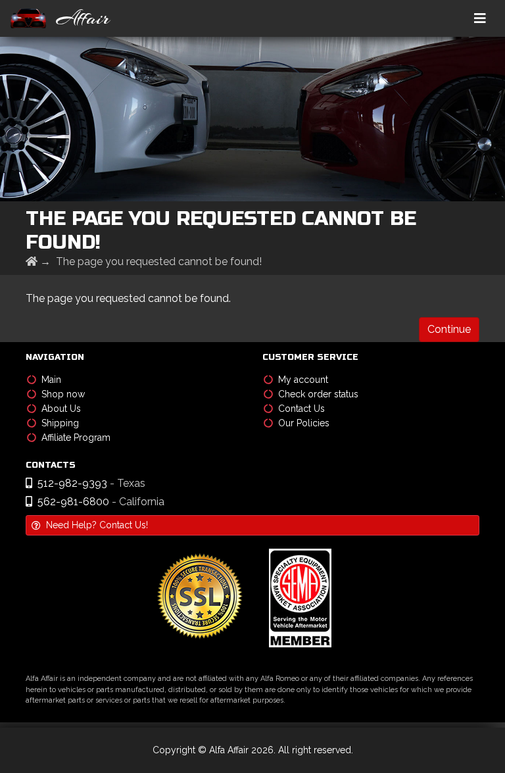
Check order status (318, 394)
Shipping (60, 423)
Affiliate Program (75, 437)
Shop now (63, 394)
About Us (61, 408)
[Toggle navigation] (480, 18)
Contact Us (301, 408)
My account (303, 379)
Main (51, 379)
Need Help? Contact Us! (97, 525)
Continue (449, 329)
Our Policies (303, 423)
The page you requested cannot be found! (159, 261)
